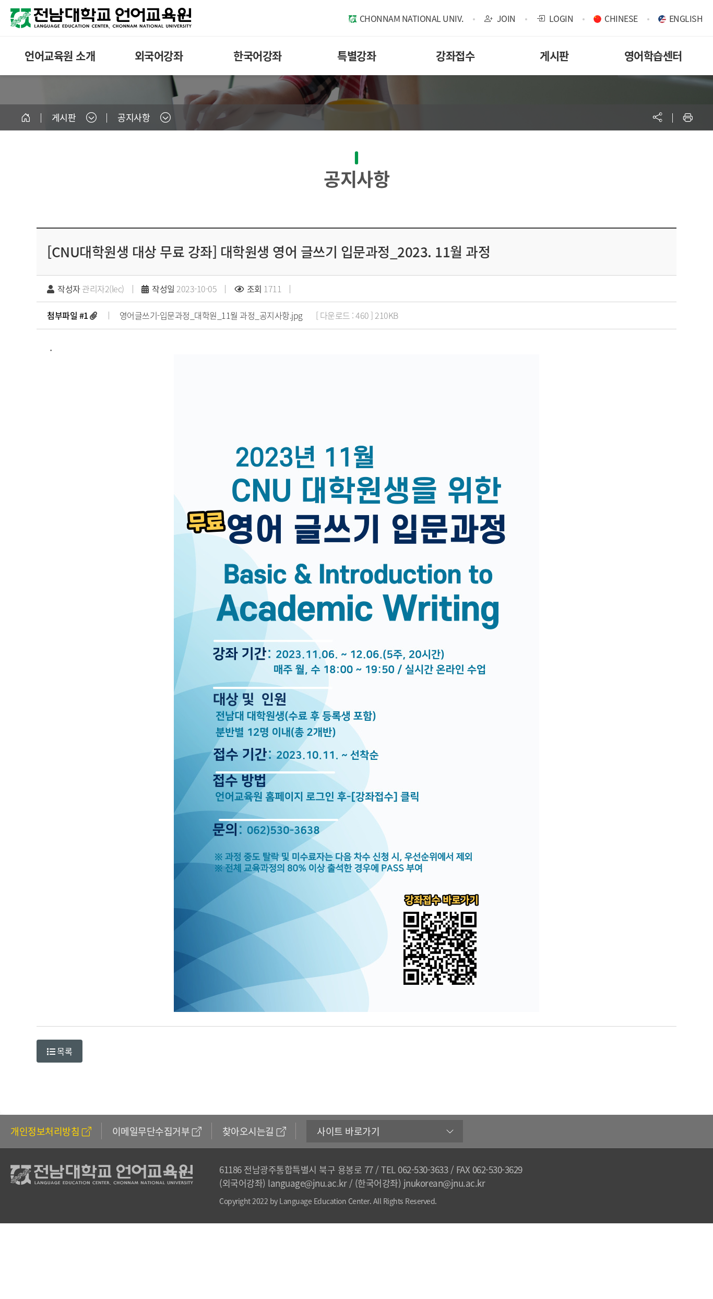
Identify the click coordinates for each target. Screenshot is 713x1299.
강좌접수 (455, 55)
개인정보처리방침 (44, 1131)
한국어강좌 (257, 55)
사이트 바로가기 (348, 1131)
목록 (64, 1051)
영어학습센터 (653, 55)
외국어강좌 (159, 55)
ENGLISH (686, 18)
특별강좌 (356, 55)
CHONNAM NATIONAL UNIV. (412, 18)
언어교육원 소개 (60, 55)
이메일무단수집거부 (151, 1131)
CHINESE (621, 18)
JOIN (505, 18)
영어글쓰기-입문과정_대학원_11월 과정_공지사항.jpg (211, 315)
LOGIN (560, 18)
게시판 (554, 55)
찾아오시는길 (248, 1131)
